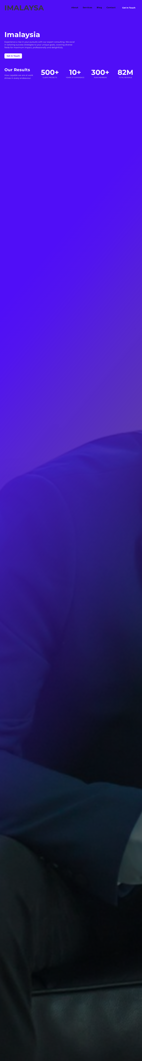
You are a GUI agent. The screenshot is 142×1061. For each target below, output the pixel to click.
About (74, 8)
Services (87, 8)
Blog (99, 8)
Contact (111, 8)
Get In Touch (128, 8)
